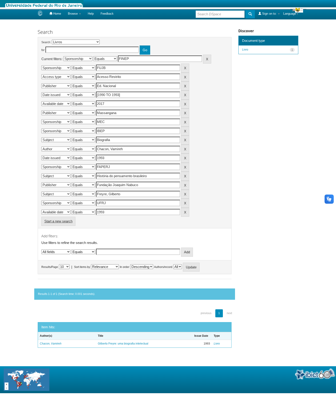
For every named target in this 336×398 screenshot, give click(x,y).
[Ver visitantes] (26, 379)
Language (289, 13)
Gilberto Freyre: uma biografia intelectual (123, 343)
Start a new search (58, 221)
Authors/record (163, 267)
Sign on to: (269, 13)
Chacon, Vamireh (50, 343)
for (43, 50)
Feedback (107, 13)
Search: (46, 42)
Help (91, 13)
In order (124, 267)
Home (56, 13)
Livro (217, 343)
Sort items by (82, 267)
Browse (73, 13)
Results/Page (49, 267)
